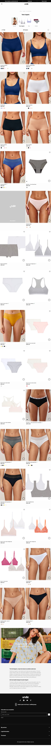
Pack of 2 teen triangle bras (30, 263)
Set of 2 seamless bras (30, 501)
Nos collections (28, 11)
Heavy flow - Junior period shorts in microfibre (33, 422)
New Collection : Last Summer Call (11, 1)
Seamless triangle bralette (30, 65)
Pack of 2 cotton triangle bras (31, 541)
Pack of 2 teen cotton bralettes (5, 422)
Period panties (28, 581)
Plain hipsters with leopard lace (5, 462)
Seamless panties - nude (4, 621)
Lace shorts (2, 343)
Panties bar (30, 1)
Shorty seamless (29, 144)
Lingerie (24, 11)
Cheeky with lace (3, 184)
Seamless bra (2, 105)
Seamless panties (29, 621)
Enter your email (4, 711)
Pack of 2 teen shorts (4, 303)
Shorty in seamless (29, 105)
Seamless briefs (28, 224)
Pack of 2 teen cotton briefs (30, 343)
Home (21, 11)
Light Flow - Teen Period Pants (31, 184)
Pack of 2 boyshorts (3, 263)
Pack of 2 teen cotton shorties (31, 382)
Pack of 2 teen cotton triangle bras (6, 541)
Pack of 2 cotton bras (4, 581)
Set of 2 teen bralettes (30, 303)
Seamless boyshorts (3, 65)
